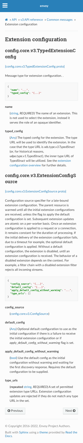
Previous (16, 410)
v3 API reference (31, 19)
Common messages (60, 19)
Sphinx (23, 432)
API (14, 19)
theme (43, 432)
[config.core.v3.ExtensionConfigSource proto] (35, 191)
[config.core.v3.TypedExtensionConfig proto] (35, 66)
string (14, 113)
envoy (44, 5)
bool (13, 358)
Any (13, 137)
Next (69, 410)
